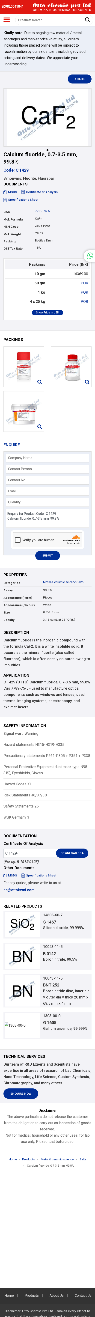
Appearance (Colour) (19, 605)
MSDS (12, 192)
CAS (6, 212)
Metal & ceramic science (59, 582)
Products (28, 1159)
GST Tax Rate (13, 248)
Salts (80, 582)
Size (6, 612)
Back (81, 79)
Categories (11, 583)
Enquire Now (20, 1093)
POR (84, 283)
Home (13, 1159)
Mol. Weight (12, 234)
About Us (57, 1295)
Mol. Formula (13, 219)
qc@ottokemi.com (19, 890)
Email (12, 491)
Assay (8, 590)
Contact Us (83, 1295)
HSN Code (10, 226)
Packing (9, 241)
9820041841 (14, 6)
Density (9, 620)
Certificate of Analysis (42, 192)
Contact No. (17, 480)
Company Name (20, 458)
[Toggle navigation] (6, 19)
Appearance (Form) (17, 597)
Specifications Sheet (23, 199)
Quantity (14, 502)
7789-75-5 (42, 211)
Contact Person (20, 469)
